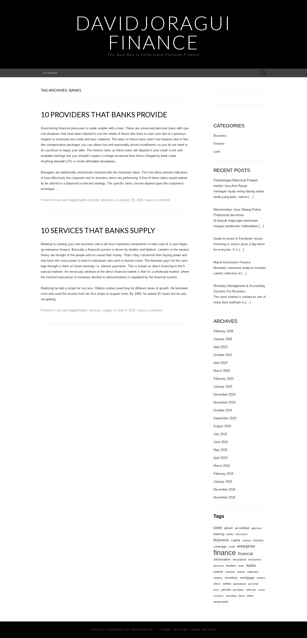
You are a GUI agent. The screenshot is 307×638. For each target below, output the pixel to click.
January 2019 (222, 481)
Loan (58, 200)
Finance (218, 143)
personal (253, 583)
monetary (231, 577)
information (221, 559)
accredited (242, 528)
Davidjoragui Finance (153, 32)
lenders (231, 565)
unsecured (220, 601)
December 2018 (224, 489)
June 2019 (220, 442)
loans (251, 565)
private (226, 589)
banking (218, 534)
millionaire (253, 571)
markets (230, 571)
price (216, 589)
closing (246, 540)
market (218, 571)
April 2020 (220, 363)
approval (256, 528)
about (228, 528)
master (241, 571)
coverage (219, 546)
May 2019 (220, 450)
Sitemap (50, 72)
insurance (239, 559)
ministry (218, 577)
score (261, 589)
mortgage (247, 577)
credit (231, 546)
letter (241, 565)
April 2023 (220, 347)
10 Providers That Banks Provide (104, 114)
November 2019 (224, 402)
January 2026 (222, 339)
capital (235, 540)
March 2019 (221, 465)
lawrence (218, 565)
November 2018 (224, 497)
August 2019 (222, 426)
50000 (217, 528)
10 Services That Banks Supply (98, 230)
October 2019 (222, 410)
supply (107, 310)
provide (94, 200)
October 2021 (222, 355)
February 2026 (223, 331)
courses (258, 540)
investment (254, 559)
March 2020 (221, 370)
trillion (250, 595)
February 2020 (223, 378)
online (227, 583)
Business (219, 135)
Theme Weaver (203, 629)
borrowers (242, 534)
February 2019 (223, 473)
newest (261, 577)
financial (245, 553)
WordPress (142, 629)
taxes (241, 595)
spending (231, 595)
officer (217, 583)
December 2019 (224, 394)
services (95, 310)
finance (224, 552)
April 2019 (220, 458)
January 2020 (222, 386)
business (221, 540)
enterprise (246, 546)
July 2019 (220, 434)
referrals (251, 589)
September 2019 (224, 418)
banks (83, 200)
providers (107, 200)
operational (239, 583)
